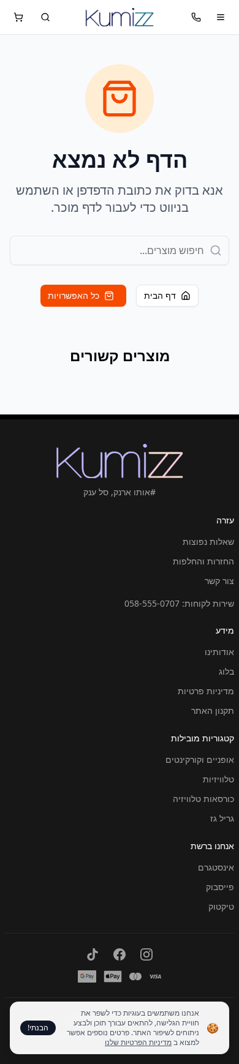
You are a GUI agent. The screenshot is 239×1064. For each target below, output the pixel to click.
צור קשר (219, 580)
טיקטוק (221, 906)
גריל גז (222, 818)
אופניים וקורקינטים (199, 759)
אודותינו (219, 652)
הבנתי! (38, 1027)
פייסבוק (220, 887)
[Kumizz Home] (119, 17)
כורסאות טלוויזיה (203, 798)
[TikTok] (92, 954)
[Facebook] (119, 954)
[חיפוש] (45, 17)
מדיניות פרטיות (206, 691)
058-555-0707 (152, 603)
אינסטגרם (216, 867)
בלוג (226, 671)
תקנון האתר (212, 710)
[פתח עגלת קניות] (18, 17)
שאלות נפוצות (208, 541)
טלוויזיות (218, 779)
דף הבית (160, 295)
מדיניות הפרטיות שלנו (138, 1042)
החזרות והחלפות (203, 561)
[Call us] (196, 17)
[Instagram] (146, 954)
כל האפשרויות (73, 295)
